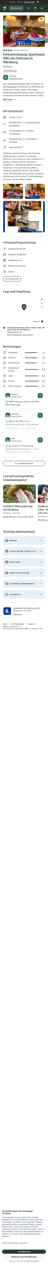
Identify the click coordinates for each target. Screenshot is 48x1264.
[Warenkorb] (35, 8)
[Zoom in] (42, 299)
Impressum (17, 614)
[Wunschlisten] (28, 8)
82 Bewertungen (16, 79)
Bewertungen (29, 2)
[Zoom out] (42, 303)
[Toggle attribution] (42, 321)
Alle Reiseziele (18, 624)
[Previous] (4, 30)
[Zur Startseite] (5, 8)
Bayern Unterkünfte (11, 626)
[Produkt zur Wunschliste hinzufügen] (41, 19)
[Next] (44, 30)
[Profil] (42, 8)
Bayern (31, 624)
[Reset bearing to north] (42, 307)
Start (5, 624)
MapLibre (36, 321)
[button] (24, 29)
